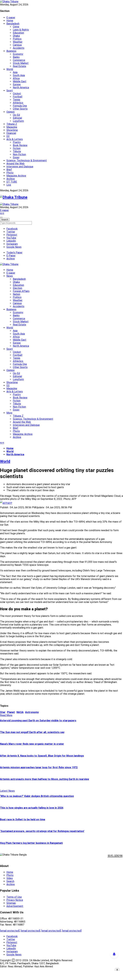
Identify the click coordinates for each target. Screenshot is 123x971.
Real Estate (19, 66)
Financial (11, 133)
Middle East (19, 81)
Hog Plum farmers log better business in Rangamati (31, 843)
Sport (9, 90)
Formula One (20, 105)
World (9, 69)
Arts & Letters (14, 139)
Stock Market (21, 63)
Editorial (17, 117)
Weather (17, 41)
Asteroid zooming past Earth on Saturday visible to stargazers (38, 720)
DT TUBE (11, 181)
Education (18, 32)
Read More (6, 715)
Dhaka (16, 35)
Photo (9, 172)
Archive (10, 178)
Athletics (18, 102)
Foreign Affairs (21, 291)
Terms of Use (14, 896)
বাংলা (2, 213)
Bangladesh (12, 23)
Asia (15, 72)
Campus (17, 44)
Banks (16, 57)
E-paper (10, 17)
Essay (16, 157)
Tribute (17, 151)
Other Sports (20, 108)
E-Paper (11, 255)
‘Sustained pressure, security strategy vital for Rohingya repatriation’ (42, 831)
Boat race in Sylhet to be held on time (22, 819)
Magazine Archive (16, 175)
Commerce (19, 60)
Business (11, 51)
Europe (17, 84)
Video (9, 878)
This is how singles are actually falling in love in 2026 (31, 807)
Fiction (16, 148)
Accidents (18, 47)
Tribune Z (11, 124)
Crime (16, 26)
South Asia (19, 75)
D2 (8, 136)
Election (17, 288)
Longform (18, 120)
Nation (16, 294)
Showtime (12, 130)
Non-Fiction (19, 154)
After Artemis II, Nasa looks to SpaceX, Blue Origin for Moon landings (42, 755)
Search (10, 881)
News (9, 275)
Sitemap (11, 903)
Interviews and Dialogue (19, 166)
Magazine (11, 127)
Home (9, 20)
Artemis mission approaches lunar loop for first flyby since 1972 (39, 767)
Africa (16, 78)
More (9, 412)
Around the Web (15, 163)
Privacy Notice (14, 900)
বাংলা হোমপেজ (115, 855)
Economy (18, 54)
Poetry (17, 142)
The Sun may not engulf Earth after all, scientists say (32, 732)
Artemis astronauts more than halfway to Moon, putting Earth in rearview (44, 779)
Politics (17, 38)
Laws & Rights (21, 29)
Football (17, 96)
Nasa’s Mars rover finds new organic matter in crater (32, 743)
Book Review (20, 145)
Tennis (16, 99)
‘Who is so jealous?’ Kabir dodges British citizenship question (37, 796)
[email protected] (10, 930)
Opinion (10, 111)
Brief (9, 169)
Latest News (7, 790)
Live (8, 184)
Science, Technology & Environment (26, 160)
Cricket (17, 93)
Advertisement (14, 906)
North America (21, 87)
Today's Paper (14, 252)
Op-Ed (16, 114)
